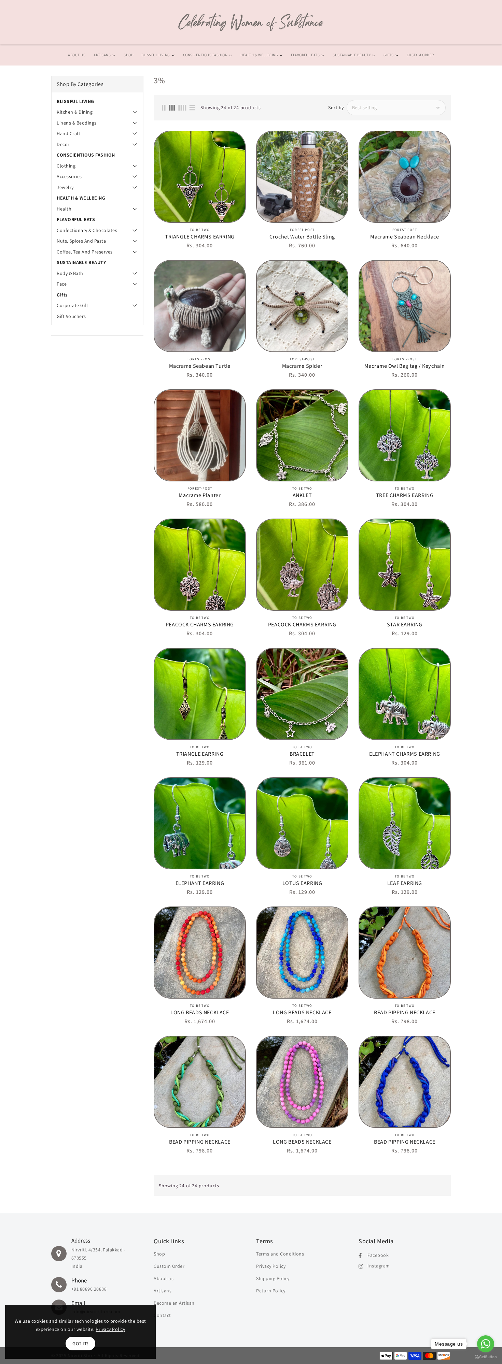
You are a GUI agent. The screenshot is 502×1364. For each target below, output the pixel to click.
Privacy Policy (270, 1266)
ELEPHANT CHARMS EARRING (404, 754)
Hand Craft (68, 133)
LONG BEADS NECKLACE (199, 1013)
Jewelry (65, 187)
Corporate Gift (72, 305)
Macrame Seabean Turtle (200, 366)
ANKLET (302, 495)
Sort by (336, 107)
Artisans (162, 1291)
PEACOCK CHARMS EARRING (200, 625)
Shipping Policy (273, 1278)
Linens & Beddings (77, 123)
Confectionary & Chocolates (87, 230)
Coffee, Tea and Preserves (85, 252)
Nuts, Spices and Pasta (81, 241)
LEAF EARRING (404, 883)
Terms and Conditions (280, 1254)
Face (62, 284)
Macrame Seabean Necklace (404, 237)
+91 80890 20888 (89, 1289)
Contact (162, 1315)
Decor (63, 144)
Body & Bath (70, 273)
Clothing (66, 166)
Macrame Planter (200, 495)
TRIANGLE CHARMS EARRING (200, 237)
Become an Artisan (174, 1303)
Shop (159, 1254)
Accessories (69, 176)
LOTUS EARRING (302, 883)
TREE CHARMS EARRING (404, 495)
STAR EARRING (404, 625)
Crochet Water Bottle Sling (302, 237)
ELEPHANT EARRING (200, 883)
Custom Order (169, 1266)
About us (163, 1278)
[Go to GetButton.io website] (486, 1357)
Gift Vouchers (71, 316)
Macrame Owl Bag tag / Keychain (404, 366)
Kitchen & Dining (75, 112)
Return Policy (270, 1291)
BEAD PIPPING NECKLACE (404, 1013)
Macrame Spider (302, 366)
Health (64, 209)
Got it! (80, 1343)
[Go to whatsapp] (485, 1343)
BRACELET (302, 754)
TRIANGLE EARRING (200, 754)
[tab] (97, 101)
